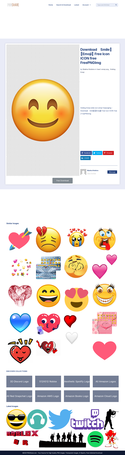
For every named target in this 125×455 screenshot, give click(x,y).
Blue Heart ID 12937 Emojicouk (23, 333)
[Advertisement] (58, 24)
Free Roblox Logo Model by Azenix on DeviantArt (27, 446)
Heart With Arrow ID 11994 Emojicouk (25, 249)
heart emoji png (103, 69)
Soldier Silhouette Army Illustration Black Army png (62, 446)
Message (112, 172)
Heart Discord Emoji (76, 325)
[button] (62, 180)
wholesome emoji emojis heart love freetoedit (28, 277)
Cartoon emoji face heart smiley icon (55, 354)
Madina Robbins (89, 69)
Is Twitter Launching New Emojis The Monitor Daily (85, 310)
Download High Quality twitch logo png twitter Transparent (74, 427)
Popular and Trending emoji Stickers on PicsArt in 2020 (87, 249)
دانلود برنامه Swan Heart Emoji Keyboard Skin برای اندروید (59, 278)
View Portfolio (91, 173)
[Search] (116, 5)
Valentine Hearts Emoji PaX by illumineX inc (28, 305)
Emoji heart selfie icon (47, 334)
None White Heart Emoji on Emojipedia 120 (83, 344)
